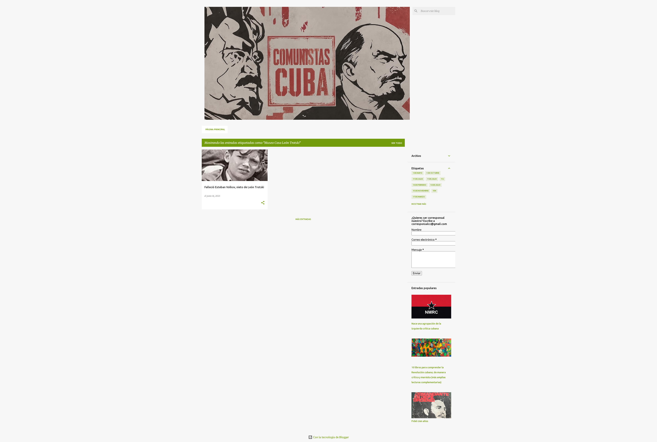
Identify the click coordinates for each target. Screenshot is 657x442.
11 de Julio (418, 179)
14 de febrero (419, 185)
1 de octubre (432, 173)
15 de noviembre (421, 191)
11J (442, 179)
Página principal (215, 129)
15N (434, 191)
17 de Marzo (419, 197)
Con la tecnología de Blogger (330, 437)
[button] (263, 203)
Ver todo (396, 143)
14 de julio (435, 185)
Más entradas (303, 219)
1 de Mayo (417, 173)
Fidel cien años (419, 421)
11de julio (432, 179)
